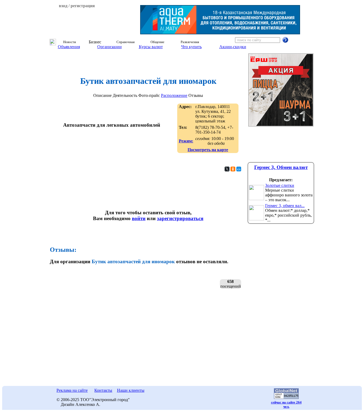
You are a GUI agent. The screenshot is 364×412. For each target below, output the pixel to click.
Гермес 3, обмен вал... (285, 205)
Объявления (69, 46)
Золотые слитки (279, 185)
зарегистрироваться (180, 218)
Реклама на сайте (72, 390)
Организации (109, 46)
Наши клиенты (130, 390)
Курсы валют (151, 46)
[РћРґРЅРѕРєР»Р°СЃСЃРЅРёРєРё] (232, 169)
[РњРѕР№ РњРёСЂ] (238, 169)
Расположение (174, 95)
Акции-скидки (232, 46)
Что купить (191, 46)
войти (138, 218)
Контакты (103, 390)
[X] (227, 169)
